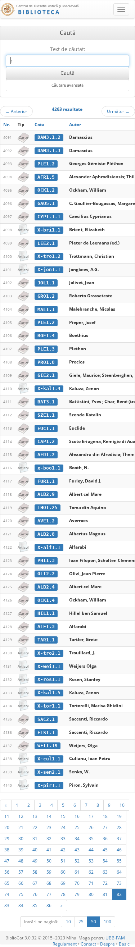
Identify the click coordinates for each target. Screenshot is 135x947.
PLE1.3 (46, 349)
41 (48, 849)
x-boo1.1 (48, 468)
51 (63, 861)
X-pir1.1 (48, 785)
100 (107, 922)
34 (77, 838)
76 (34, 894)
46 (119, 849)
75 (20, 894)
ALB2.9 (46, 494)
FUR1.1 (46, 481)
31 (34, 838)
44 (91, 849)
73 (119, 883)
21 (20, 827)
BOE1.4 (46, 335)
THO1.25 (47, 507)
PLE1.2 (46, 163)
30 (20, 838)
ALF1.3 (46, 626)
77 (48, 894)
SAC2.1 (46, 719)
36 (105, 838)
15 (63, 816)
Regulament (65, 944)
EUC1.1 (46, 428)
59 (48, 872)
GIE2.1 (46, 375)
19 (119, 816)
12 (20, 816)
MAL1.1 (46, 309)
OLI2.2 (46, 573)
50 (48, 861)
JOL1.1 (46, 282)
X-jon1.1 (48, 269)
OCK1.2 (46, 190)
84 (20, 905)
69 (63, 883)
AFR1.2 (46, 454)
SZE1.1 (46, 415)
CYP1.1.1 (48, 216)
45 (105, 849)
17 (91, 816)
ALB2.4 (46, 587)
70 (77, 883)
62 (91, 872)
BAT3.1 (46, 401)
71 (91, 883)
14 (48, 816)
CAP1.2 (46, 441)
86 (48, 905)
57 (20, 872)
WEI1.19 (47, 745)
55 (119, 861)
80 (91, 894)
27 (105, 827)
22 (34, 827)
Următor (118, 111)
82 (119, 894)
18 (105, 816)
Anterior (16, 111)
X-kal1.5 (48, 692)
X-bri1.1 (48, 230)
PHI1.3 (46, 560)
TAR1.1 (46, 639)
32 (48, 838)
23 (48, 827)
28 (119, 827)
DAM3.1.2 (48, 137)
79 (77, 894)
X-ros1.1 (48, 679)
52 (77, 861)
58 (34, 872)
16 (77, 816)
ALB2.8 (46, 534)
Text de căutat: (67, 49)
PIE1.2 (46, 322)
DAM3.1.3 (48, 150)
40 (34, 849)
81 (105, 894)
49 (34, 861)
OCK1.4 (46, 600)
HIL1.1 (46, 613)
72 (105, 883)
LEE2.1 (46, 243)
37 (119, 838)
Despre (107, 944)
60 (63, 872)
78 (63, 894)
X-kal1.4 (48, 388)
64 (119, 872)
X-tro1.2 (48, 256)
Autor (75, 125)
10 (122, 805)
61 (77, 872)
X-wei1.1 (48, 666)
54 (105, 861)
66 (20, 883)
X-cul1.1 (48, 758)
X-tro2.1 (48, 653)
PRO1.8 (46, 362)
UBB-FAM (115, 938)
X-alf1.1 (48, 547)
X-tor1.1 (48, 706)
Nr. (6, 125)
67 (34, 883)
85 (34, 905)
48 (20, 861)
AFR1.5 (46, 177)
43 (77, 849)
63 (105, 872)
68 (48, 883)
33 (63, 838)
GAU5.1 (46, 203)
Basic (124, 944)
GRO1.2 (46, 296)
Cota (39, 125)
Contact (88, 944)
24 (63, 827)
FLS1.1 (46, 732)
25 (77, 827)
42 (63, 849)
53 (91, 861)
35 (91, 838)
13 (34, 816)
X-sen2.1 (48, 772)
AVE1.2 (46, 520)
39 (20, 849)
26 (91, 827)
